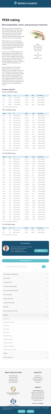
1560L (4, 161)
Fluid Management (13, 380)
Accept (22, 411)
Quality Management (38, 379)
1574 (3, 97)
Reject (30, 411)
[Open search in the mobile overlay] (25, 266)
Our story (37, 382)
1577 (3, 122)
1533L (4, 209)
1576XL (4, 120)
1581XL (4, 134)
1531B (4, 193)
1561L (4, 168)
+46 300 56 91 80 (19, 250)
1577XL (4, 127)
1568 (3, 136)
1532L (4, 202)
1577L (4, 124)
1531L (4, 189)
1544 (3, 232)
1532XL (4, 205)
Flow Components (13, 382)
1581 (3, 129)
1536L (4, 182)
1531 (3, 186)
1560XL (4, 163)
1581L (4, 131)
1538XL (4, 219)
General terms (37, 380)
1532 (3, 200)
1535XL (4, 177)
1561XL (4, 170)
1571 (3, 104)
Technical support (37, 377)
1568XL (4, 141)
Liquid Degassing (13, 376)
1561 (3, 165)
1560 (3, 159)
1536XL (4, 184)
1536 (3, 179)
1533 (3, 207)
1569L (4, 145)
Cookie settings (45, 407)
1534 (3, 230)
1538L (4, 216)
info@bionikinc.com (37, 400)
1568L (4, 138)
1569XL (4, 148)
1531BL (4, 196)
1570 (3, 100)
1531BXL (4, 198)
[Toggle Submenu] (46, 274)
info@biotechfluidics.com (20, 251)
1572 (3, 102)
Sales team (38, 376)
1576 (3, 115)
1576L (4, 118)
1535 (3, 172)
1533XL (4, 212)
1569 (3, 143)
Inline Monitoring (13, 377)
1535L (4, 175)
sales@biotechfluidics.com (37, 397)
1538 (3, 214)
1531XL (4, 191)
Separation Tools (13, 379)
